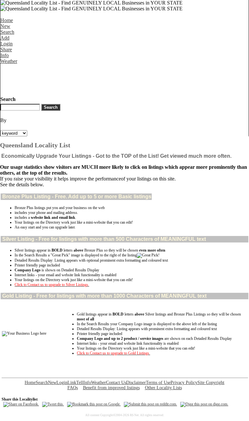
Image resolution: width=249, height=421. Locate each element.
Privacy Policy (184, 382)
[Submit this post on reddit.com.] (150, 404)
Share (6, 49)
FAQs (72, 387)
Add (4, 38)
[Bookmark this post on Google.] (93, 404)
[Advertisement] (118, 78)
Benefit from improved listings (111, 387)
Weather (8, 61)
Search (7, 32)
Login (6, 43)
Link (71, 382)
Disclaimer (136, 382)
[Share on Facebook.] (21, 404)
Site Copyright (210, 382)
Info (4, 55)
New (5, 26)
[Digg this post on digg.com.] (204, 404)
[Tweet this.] (53, 404)
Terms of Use (158, 382)
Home (6, 20)
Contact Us (116, 382)
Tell (79, 382)
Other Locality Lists (163, 387)
